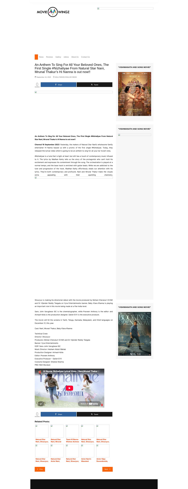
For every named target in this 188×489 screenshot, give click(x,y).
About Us (75, 57)
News (41, 57)
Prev (41, 469)
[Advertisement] (94, 35)
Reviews (49, 57)
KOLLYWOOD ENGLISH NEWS (66, 77)
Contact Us (85, 57)
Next (106, 469)
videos (66, 57)
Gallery (58, 57)
